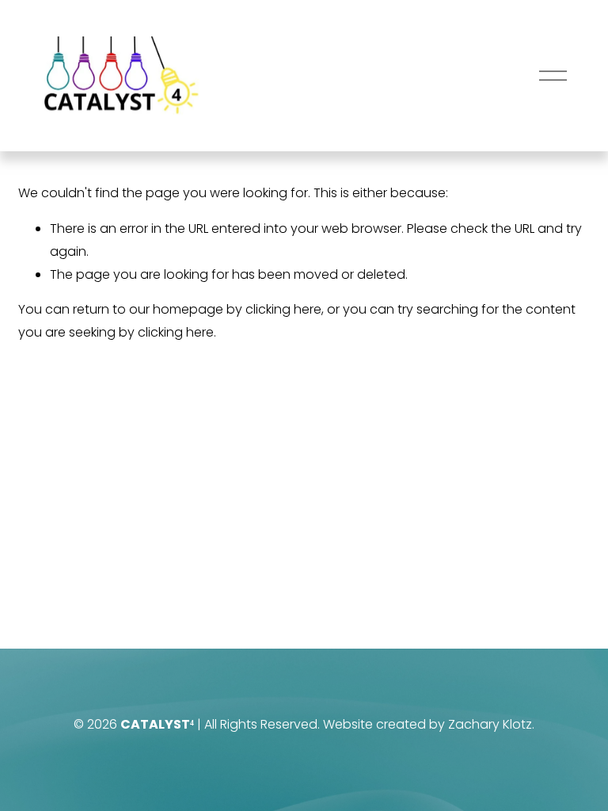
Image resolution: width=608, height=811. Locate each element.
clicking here (283, 309)
